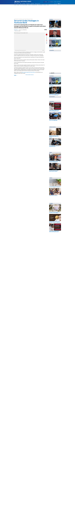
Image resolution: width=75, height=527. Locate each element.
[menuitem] (15, 3)
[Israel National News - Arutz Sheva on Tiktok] (60, 3)
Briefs (20, 3)
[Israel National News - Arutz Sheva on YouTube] (59, 3)
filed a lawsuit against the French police (28, 72)
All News (18, 3)
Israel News (23, 3)
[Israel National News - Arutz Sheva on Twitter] (54, 3)
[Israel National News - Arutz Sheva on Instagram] (57, 3)
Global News (28, 3)
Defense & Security (37, 3)
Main (15, 3)
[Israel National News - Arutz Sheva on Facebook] (56, 3)
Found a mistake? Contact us (29, 74)
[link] (55, 29)
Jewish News (32, 3)
